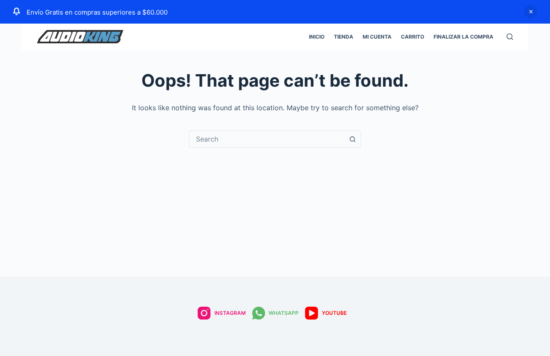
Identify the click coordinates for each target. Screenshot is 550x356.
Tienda (343, 36)
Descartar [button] (530, 11)
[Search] (510, 36)
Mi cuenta (377, 36)
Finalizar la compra (463, 36)
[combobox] (266, 139)
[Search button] (352, 139)
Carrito (412, 36)
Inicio (316, 36)
